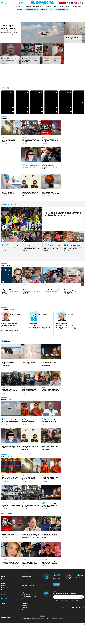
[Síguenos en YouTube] (76, 2)
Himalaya (4, 387)
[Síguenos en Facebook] (70, 2)
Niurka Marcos (5, 559)
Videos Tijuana (5, 244)
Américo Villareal (5, 57)
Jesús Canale (69, 314)
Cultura (43, 387)
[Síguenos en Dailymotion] (83, 2)
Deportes (3, 585)
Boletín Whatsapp (26, 576)
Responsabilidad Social (28, 590)
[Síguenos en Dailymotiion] (83, 607)
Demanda (24, 137)
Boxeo (43, 137)
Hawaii (3, 361)
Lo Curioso (4, 581)
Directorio (24, 598)
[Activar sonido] (13, 92)
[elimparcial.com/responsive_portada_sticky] (84, 624)
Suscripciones (25, 603)
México (2, 23)
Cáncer (3, 190)
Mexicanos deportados (31, 9)
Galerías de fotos (5, 601)
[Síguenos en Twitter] (72, 2)
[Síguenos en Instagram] (74, 2)
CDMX (23, 6)
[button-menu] (2, 3)
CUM (43, 190)
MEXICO (3, 399)
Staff (23, 583)
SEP (51, 9)
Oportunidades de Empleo (29, 596)
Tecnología (4, 592)
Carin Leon (24, 559)
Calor (3, 137)
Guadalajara (36, 6)
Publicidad (24, 605)
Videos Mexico (47, 210)
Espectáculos (4, 587)
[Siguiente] (82, 102)
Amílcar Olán (44, 9)
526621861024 (57, 575)
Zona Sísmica (41, 314)
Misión (23, 592)
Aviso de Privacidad (27, 587)
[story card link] (42, 32)
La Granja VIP (44, 559)
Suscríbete (62, 3)
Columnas (48, 6)
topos (45, 57)
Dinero (3, 583)
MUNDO (3, 456)
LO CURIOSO (5, 342)
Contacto (24, 601)
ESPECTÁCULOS (6, 514)
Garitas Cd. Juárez (76, 6)
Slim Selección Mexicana (61, 9)
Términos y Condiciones (72, 600)
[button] (82, 282)
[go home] (6, 617)
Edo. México (29, 6)
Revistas (62, 6)
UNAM (23, 190)
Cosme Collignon (14, 314)
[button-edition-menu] (71, 6)
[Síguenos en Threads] (81, 2)
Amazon (23, 387)
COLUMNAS (5, 309)
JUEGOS (18, 6)
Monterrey (42, 6)
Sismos (23, 361)
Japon (23, 57)
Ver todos (81, 254)
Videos (24, 244)
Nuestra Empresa (26, 594)
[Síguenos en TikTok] (78, 2)
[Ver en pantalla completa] (10, 92)
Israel (43, 164)
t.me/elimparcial (79, 575)
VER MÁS (12, 309)
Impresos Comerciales (28, 585)
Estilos (3, 589)
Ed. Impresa (55, 6)
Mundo (43, 361)
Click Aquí (56, 584)
